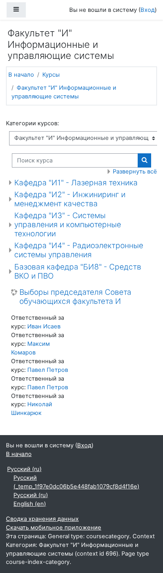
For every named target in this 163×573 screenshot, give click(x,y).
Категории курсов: (32, 123)
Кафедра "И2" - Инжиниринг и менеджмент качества (69, 199)
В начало (21, 74)
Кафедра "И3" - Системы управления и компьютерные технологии (67, 224)
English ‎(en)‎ (29, 503)
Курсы (51, 74)
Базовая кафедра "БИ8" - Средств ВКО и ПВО (77, 271)
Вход (147, 9)
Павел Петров (47, 369)
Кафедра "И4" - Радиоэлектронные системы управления (78, 250)
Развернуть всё (135, 171)
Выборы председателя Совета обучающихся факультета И (75, 297)
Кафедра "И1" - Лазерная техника (76, 182)
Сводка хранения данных (42, 518)
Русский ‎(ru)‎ (24, 469)
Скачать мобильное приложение (53, 527)
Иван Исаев (44, 326)
